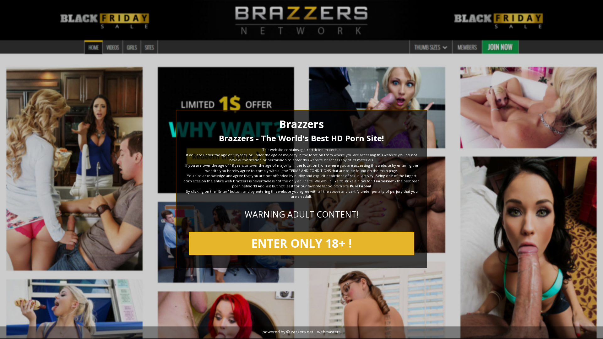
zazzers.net (302, 332)
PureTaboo (360, 186)
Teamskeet (383, 181)
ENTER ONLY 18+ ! (301, 243)
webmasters (329, 332)
